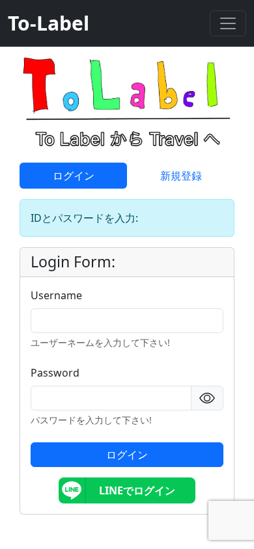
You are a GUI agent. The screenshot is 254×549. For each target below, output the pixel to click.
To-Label (48, 23)
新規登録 (181, 175)
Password (55, 373)
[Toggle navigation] (228, 23)
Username (56, 295)
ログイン (73, 175)
